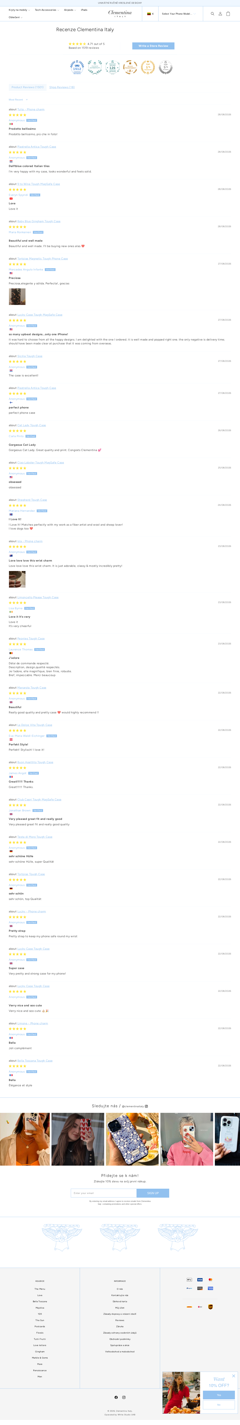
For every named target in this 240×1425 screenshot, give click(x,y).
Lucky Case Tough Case (33, 948)
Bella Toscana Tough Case (35, 1060)
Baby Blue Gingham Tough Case (39, 221)
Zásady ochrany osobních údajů (120, 1344)
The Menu (40, 1300)
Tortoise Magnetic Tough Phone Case (42, 258)
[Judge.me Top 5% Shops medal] (166, 67)
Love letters (39, 1356)
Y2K (40, 1325)
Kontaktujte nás (119, 1306)
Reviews (119, 1331)
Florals (39, 1344)
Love (40, 1306)
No (218, 1405)
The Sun (39, 1331)
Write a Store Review (153, 46)
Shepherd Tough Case (32, 500)
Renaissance (40, 1381)
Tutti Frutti (40, 1350)
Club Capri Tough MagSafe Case (39, 799)
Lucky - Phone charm (31, 911)
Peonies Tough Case (31, 638)
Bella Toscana (40, 1312)
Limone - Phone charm (32, 1023)
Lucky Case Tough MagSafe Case (40, 314)
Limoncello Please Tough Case (38, 597)
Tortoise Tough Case (31, 874)
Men (40, 1387)
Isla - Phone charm (30, 541)
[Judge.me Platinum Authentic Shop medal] (95, 67)
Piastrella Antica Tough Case (36, 146)
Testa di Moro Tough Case (34, 836)
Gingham (39, 1362)
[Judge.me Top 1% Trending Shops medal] (148, 67)
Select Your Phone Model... (177, 13)
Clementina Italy (124, 1422)
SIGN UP (153, 1204)
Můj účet (120, 1318)
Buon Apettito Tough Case (35, 762)
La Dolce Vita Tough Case (34, 725)
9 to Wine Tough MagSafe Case (38, 184)
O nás (120, 1300)
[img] (87, 44)
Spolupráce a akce (119, 1356)
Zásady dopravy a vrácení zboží (119, 1325)
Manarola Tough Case (31, 687)
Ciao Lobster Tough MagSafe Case (40, 462)
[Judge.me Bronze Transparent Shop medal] (130, 67)
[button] (19, 10)
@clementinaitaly (133, 1117)
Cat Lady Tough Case (31, 425)
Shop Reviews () (62, 87)
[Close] (233, 1376)
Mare (40, 1375)
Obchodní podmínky (120, 1350)
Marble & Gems (40, 1369)
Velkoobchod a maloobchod (119, 1362)
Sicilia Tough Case (30, 356)
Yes (219, 1395)
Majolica (40, 1318)
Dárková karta (120, 1312)
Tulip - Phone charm (31, 109)
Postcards (40, 1337)
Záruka (120, 1337)
